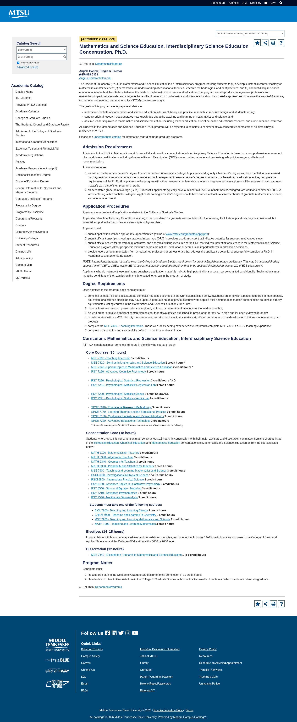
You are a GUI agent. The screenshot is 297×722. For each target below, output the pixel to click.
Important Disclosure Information (159, 649)
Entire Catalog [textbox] (25, 49)
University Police (209, 683)
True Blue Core (208, 676)
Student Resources (27, 245)
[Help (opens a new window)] (281, 42)
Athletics (234, 2)
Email (84, 683)
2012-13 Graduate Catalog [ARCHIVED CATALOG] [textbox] (242, 33)
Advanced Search (27, 67)
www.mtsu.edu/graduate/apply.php (187, 234)
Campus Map (23, 264)
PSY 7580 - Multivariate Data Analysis (114, 497)
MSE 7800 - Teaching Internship (123, 326)
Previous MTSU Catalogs (31, 104)
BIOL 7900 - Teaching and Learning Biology (121, 510)
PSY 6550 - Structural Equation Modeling (116, 488)
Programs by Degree (28, 205)
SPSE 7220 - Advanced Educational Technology (120, 420)
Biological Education (106, 442)
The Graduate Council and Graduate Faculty (42, 124)
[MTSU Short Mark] (19, 13)
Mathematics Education (166, 442)
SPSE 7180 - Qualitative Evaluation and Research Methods (127, 416)
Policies (20, 161)
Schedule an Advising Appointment (220, 662)
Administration (24, 258)
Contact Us (88, 669)
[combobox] (250, 33)
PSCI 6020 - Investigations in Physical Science (119, 475)
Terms (189, 710)
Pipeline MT (147, 690)
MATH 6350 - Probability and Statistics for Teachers (122, 466)
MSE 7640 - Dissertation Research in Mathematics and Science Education (136, 554)
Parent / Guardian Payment (156, 676)
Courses (20, 225)
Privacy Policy (208, 649)
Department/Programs (28, 218)
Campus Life (23, 251)
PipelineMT (218, 2)
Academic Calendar (27, 111)
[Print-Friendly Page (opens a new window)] (273, 42)
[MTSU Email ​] (265, 2)
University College (26, 238)
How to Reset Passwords (155, 683)
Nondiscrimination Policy (168, 710)
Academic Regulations (29, 155)
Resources (205, 656)
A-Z (245, 2)
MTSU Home (23, 271)
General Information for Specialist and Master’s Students (38, 190)
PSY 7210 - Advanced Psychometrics (114, 492)
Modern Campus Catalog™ (190, 717)
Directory (255, 2)
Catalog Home (24, 91)
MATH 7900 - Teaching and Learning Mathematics (125, 523)
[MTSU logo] (57, 644)
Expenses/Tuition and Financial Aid (37, 148)
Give (273, 2)
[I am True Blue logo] (57, 659)
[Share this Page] (265, 43)
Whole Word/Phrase (30, 63)
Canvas (86, 662)
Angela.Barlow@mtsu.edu (95, 78)
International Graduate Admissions (36, 141)
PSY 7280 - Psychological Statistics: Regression (120, 380)
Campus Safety (90, 656)
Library (144, 662)
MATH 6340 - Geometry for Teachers (113, 461)
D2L (83, 676)
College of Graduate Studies (32, 118)
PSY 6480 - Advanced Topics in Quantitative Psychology (125, 484)
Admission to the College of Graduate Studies (38, 133)
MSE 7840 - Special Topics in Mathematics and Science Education (131, 367)
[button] (280, 2)
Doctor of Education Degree (32, 181)
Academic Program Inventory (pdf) (36, 168)
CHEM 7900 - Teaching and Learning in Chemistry (125, 514)
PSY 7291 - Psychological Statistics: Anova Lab (120, 398)
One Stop (146, 669)
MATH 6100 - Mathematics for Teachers (115, 452)
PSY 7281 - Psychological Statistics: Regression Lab (123, 385)
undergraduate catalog (107, 136)
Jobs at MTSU (148, 656)
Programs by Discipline (29, 212)
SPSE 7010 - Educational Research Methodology (121, 407)
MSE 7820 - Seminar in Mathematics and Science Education (128, 362)
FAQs (84, 690)
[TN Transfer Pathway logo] (57, 670)
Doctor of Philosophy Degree (33, 174)
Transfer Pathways (210, 669)
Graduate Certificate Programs (33, 198)
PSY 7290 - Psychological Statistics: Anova (117, 393)
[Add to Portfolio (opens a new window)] (257, 42)
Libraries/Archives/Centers (31, 231)
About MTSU (23, 98)
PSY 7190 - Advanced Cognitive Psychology (118, 371)
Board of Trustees (92, 649)
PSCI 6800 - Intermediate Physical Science (117, 479)
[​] (108, 633)
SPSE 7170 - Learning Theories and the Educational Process (128, 411)
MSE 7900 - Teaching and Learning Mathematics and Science (129, 470)
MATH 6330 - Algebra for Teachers (112, 457)
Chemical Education (132, 442)
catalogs (99, 717)
